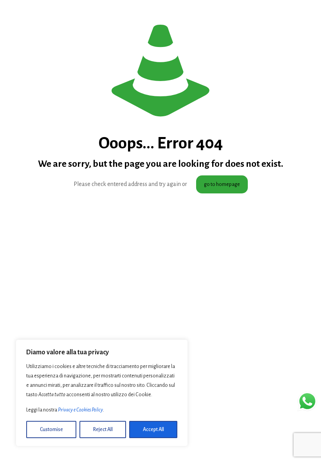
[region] (102, 392)
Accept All (153, 429)
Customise (51, 429)
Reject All (103, 429)
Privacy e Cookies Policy (80, 410)
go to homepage (222, 184)
